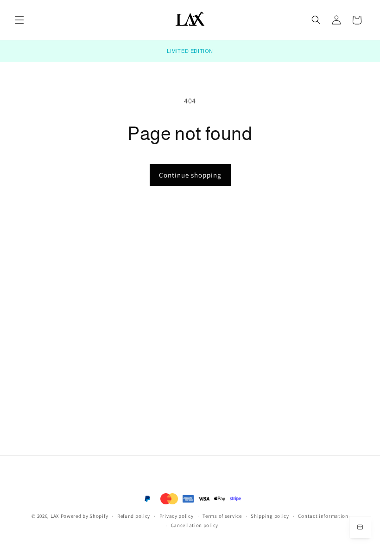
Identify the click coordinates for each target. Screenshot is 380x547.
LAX (55, 516)
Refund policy (133, 516)
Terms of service (222, 516)
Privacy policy (176, 516)
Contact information (323, 516)
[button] (19, 20)
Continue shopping (190, 175)
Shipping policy (270, 516)
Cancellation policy (194, 525)
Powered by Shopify (84, 516)
